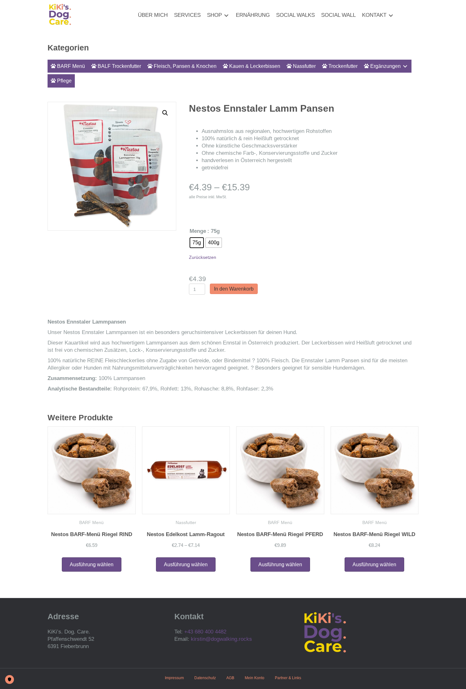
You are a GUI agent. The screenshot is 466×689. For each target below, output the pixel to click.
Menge (198, 231)
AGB (230, 678)
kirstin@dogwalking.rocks (221, 639)
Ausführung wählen (91, 564)
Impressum (174, 678)
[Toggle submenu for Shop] (226, 15)
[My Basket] (400, 15)
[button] (165, 113)
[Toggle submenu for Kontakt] (391, 15)
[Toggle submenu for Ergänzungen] (405, 66)
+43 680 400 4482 (205, 632)
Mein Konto (254, 678)
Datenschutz (205, 678)
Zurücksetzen (202, 257)
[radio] (196, 242)
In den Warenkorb (234, 289)
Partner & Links (288, 678)
